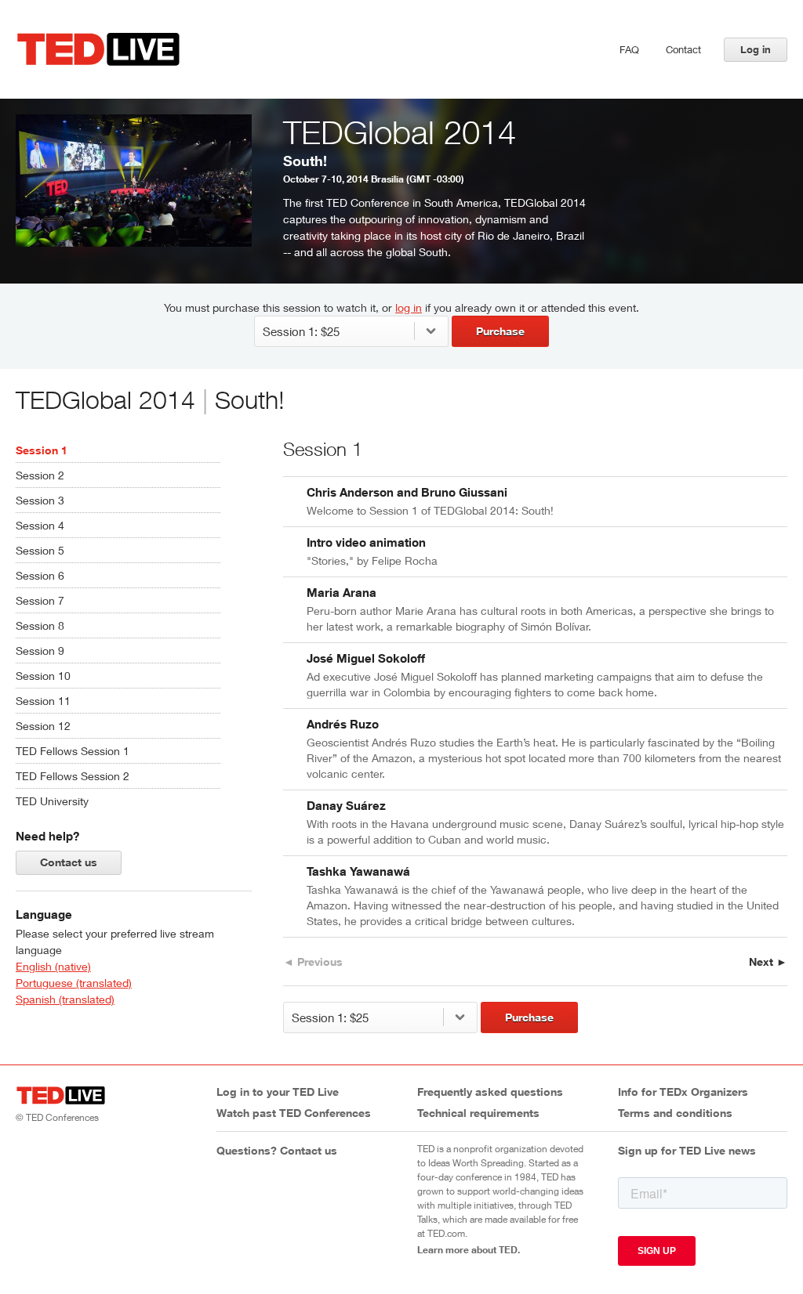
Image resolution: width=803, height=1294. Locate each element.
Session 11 (43, 700)
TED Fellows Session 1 (72, 750)
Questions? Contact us (276, 1150)
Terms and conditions (675, 1112)
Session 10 (43, 675)
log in (408, 307)
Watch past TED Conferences (293, 1112)
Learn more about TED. (468, 1249)
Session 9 (40, 650)
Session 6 (40, 575)
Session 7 (40, 600)
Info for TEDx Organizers (683, 1091)
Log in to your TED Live (277, 1091)
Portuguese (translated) (74, 982)
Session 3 (40, 500)
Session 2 (40, 475)
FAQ (629, 49)
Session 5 (40, 550)
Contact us (68, 862)
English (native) (53, 966)
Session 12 (43, 725)
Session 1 (41, 450)
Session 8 (40, 625)
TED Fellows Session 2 (72, 776)
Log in (755, 49)
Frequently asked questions (490, 1091)
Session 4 (40, 525)
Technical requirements (478, 1112)
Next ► (768, 961)
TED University (52, 801)
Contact (683, 49)
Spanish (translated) (65, 999)
